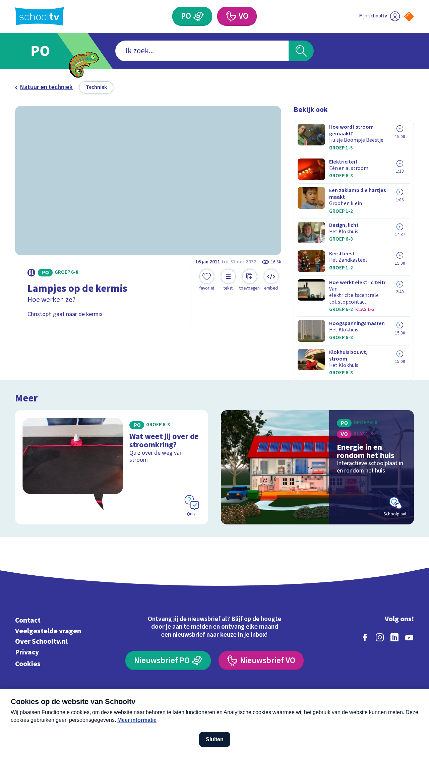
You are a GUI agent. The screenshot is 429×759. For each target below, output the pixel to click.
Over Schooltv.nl (41, 641)
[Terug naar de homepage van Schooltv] (39, 16)
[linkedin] (394, 637)
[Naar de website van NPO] (409, 16)
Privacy (27, 652)
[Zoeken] (301, 51)
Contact (28, 620)
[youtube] (409, 637)
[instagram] (379, 637)
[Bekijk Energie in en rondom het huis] (317, 467)
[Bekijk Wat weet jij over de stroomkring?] (111, 467)
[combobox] (202, 51)
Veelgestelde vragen (48, 631)
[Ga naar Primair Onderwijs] (47, 51)
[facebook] (365, 637)
